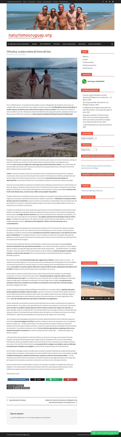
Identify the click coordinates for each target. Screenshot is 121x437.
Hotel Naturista (64, 1)
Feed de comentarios (89, 65)
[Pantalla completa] (112, 298)
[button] (97, 283)
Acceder (85, 59)
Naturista (23, 54)
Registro (85, 56)
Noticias (39, 1)
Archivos (55, 1)
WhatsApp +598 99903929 (96, 81)
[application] (97, 283)
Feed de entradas (88, 62)
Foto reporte (31, 1)
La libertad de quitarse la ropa (92, 125)
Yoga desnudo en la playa (17, 400)
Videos (25, 1)
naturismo (26, 388)
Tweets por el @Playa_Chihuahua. (92, 190)
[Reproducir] (83, 298)
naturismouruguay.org (30, 35)
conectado (28, 417)
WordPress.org (87, 68)
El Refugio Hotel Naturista (14, 1)
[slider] (96, 298)
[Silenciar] (109, 298)
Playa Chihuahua (47, 1)
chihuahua (17, 388)
